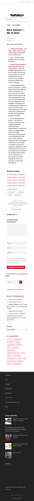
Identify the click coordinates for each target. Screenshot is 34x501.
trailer (20, 361)
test (24, 358)
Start (9, 25)
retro (23, 353)
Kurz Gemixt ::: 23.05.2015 (16, 174)
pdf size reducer (14, 313)
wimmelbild (17, 364)
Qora (11, 57)
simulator (21, 192)
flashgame (11, 344)
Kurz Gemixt (16, 25)
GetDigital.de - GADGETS (15, 289)
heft (9, 347)
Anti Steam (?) (19, 311)
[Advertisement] (17, 9)
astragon (11, 342)
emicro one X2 (17, 452)
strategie (17, 195)
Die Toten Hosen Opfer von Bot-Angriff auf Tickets (17, 306)
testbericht (11, 361)
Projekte (7, 384)
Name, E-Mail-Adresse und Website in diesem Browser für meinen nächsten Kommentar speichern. (17, 260)
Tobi (10, 299)
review (10, 355)
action (10, 339)
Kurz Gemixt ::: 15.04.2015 (16, 183)
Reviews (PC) (8, 397)
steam (10, 195)
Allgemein (8, 375)
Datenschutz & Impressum (12, 402)
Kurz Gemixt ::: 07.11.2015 (16, 177)
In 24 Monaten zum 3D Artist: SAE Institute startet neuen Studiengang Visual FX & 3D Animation (15, 429)
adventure (17, 339)
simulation (11, 358)
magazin (15, 347)
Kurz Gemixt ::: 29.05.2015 (16, 180)
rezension (17, 355)
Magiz (10, 311)
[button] (9, 19)
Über (6, 379)
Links (6, 406)
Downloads (8, 393)
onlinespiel (11, 350)
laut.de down (18, 299)
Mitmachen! (8, 388)
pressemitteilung (13, 353)
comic (17, 342)
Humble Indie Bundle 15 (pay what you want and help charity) (17, 66)
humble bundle (12, 189)
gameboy (19, 344)
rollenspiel (11, 192)
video (9, 364)
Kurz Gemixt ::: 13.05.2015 (16, 185)
